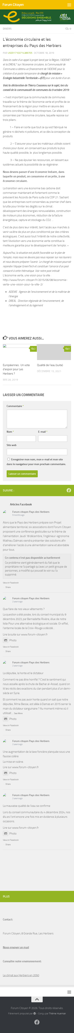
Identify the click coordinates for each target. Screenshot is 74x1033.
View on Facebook (11, 583)
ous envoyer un (14, 947)
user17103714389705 (20, 52)
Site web (12, 445)
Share (8, 587)
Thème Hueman (57, 1013)
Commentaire (15, 406)
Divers (7, 28)
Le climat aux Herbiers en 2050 (21, 975)
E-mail (42, 431)
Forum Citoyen (13, 4)
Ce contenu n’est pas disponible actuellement (32, 557)
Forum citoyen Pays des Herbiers (31, 511)
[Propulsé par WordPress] (34, 1013)
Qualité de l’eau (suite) (50, 365)
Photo (13, 640)
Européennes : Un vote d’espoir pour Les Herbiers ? (16, 369)
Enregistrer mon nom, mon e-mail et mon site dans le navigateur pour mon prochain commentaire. (36, 462)
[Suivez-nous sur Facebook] (69, 490)
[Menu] (69, 4)
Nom (10, 431)
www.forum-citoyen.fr (34, 634)
